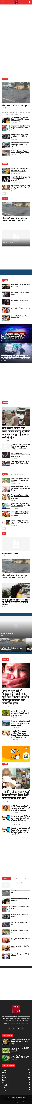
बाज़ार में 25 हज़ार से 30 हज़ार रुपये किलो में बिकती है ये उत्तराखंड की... (20, 713)
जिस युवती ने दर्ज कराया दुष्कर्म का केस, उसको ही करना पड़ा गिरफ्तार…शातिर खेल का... (20, 496)
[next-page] (5, 159)
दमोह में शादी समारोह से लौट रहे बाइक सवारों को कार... (14, 106)
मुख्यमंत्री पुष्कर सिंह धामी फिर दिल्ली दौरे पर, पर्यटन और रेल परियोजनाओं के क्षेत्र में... (20, 187)
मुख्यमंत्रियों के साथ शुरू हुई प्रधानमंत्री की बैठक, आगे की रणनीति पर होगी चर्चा (16, 795)
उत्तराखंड (3, 423)
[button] (29, 2)
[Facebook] (9, 1028)
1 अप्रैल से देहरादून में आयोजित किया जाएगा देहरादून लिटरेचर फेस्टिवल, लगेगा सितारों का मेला (20, 734)
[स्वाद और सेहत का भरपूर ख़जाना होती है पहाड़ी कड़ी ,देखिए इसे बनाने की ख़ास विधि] (6, 1042)
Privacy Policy (21, 1097)
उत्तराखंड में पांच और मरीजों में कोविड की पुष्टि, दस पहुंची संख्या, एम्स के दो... (20, 127)
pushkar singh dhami (9, 243)
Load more (15, 961)
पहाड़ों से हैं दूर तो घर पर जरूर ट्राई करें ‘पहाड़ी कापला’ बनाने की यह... (20, 1057)
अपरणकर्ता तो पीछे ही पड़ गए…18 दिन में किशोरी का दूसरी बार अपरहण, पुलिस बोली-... (20, 178)
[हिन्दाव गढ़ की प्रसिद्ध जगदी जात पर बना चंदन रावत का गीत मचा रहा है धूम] (6, 723)
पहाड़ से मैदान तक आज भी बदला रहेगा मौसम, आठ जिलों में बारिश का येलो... (20, 136)
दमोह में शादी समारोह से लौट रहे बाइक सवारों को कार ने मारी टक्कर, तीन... (14, 219)
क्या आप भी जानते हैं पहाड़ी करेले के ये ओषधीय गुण (20, 1049)
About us (8, 1097)
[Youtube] (22, 1028)
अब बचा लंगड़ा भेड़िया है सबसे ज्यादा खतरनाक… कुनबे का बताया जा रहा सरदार (20, 480)
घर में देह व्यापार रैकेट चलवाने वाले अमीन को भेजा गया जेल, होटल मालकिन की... (20, 144)
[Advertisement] (16, 24)
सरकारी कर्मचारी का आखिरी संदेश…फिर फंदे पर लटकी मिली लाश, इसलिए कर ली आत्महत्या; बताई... (20, 505)
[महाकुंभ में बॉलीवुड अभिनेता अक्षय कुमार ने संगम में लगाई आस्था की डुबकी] (6, 310)
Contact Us (26, 1099)
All (11, 164)
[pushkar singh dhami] (16, 238)
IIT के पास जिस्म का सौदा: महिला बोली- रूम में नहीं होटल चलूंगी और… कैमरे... (20, 522)
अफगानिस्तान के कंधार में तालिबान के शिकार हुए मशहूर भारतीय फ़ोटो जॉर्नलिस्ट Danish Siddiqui (20, 446)
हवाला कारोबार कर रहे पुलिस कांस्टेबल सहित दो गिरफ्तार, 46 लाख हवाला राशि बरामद (20, 454)
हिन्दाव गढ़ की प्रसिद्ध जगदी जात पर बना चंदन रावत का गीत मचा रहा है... (20, 723)
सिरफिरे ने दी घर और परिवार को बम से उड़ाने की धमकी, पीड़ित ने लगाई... (20, 152)
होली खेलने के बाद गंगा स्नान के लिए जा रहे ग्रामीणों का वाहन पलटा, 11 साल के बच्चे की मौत (16, 432)
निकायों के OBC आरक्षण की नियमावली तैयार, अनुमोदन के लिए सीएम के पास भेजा (20, 830)
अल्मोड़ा (21, 164)
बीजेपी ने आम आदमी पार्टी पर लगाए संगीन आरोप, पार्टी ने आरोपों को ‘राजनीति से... (20, 808)
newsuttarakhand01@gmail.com (19, 1023)
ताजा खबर (3, 215)
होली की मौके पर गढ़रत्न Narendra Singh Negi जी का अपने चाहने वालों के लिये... (20, 488)
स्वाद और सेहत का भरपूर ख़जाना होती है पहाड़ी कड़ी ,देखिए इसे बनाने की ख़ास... (20, 1041)
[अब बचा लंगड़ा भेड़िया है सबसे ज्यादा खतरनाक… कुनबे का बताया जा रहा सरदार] (6, 480)
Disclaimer (14, 1097)
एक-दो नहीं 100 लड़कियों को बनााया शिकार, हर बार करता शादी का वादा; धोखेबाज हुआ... (20, 513)
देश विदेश (3, 787)
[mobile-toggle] (2, 2)
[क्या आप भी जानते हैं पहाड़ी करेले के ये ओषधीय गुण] (6, 1050)
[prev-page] (3, 159)
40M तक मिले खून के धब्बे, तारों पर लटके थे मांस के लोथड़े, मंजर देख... (20, 462)
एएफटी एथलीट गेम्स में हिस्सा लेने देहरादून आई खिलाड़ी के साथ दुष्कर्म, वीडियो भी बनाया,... (20, 119)
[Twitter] (18, 1028)
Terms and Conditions (8, 1099)
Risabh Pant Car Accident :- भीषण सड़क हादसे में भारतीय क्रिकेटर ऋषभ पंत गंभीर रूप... (19, 170)
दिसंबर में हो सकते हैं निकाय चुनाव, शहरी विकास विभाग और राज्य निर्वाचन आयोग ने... (20, 819)
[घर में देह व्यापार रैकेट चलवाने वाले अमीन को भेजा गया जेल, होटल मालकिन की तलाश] (6, 145)
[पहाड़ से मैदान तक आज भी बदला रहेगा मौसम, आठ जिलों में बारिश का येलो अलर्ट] (6, 136)
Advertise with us (19, 1099)
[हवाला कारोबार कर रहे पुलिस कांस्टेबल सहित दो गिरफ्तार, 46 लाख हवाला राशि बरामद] (6, 455)
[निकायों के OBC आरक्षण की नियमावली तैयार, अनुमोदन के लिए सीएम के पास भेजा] (6, 830)
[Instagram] (13, 1028)
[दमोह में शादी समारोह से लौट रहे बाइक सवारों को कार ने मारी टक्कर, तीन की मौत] (16, 92)
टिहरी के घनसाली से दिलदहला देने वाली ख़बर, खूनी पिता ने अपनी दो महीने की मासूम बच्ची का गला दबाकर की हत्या (15, 697)
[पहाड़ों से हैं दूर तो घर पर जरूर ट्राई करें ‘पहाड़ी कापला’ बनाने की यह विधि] (6, 1058)
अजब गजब (16, 164)
